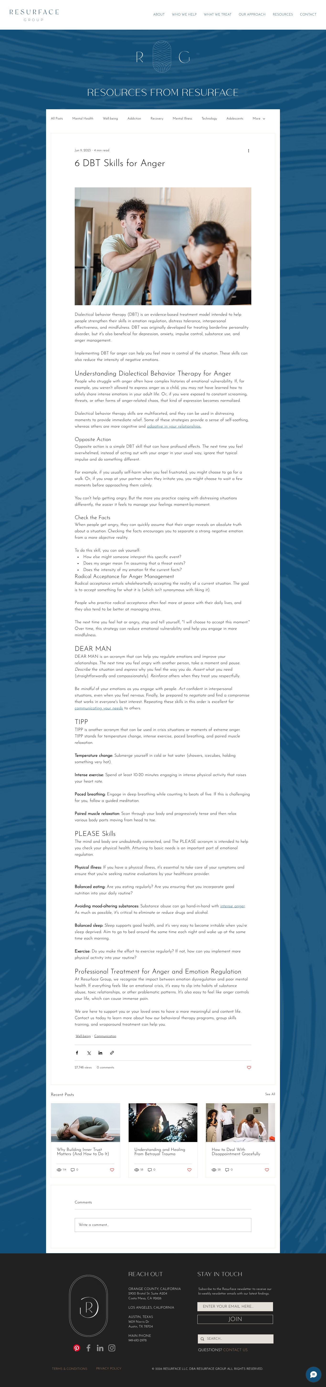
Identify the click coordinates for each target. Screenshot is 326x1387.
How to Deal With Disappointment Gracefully (236, 1152)
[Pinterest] (76, 1348)
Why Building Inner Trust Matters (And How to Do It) (83, 1152)
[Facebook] (88, 1348)
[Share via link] (112, 1052)
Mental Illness (182, 118)
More (256, 118)
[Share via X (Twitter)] (88, 1052)
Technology (209, 118)
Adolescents (234, 118)
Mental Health (82, 118)
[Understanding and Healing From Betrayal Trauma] (163, 1122)
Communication (105, 1036)
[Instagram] (111, 1348)
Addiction (134, 118)
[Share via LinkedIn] (100, 1052)
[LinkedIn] (100, 1348)
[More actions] (248, 150)
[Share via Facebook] (77, 1052)
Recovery (157, 118)
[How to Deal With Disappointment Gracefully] (240, 1122)
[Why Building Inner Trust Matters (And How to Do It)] (85, 1122)
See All (270, 1094)
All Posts (57, 118)
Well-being (110, 118)
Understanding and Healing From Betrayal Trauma (159, 1152)
